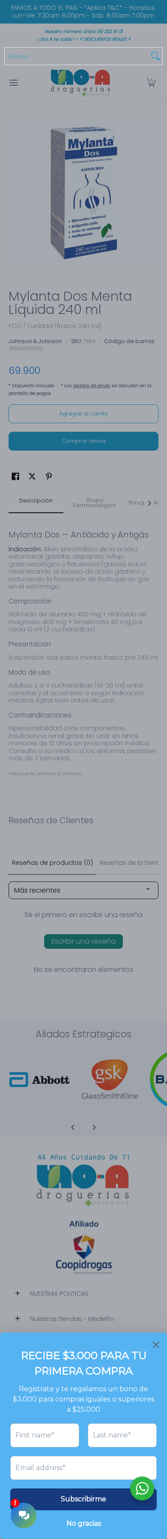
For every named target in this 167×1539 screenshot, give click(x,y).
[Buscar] (155, 56)
